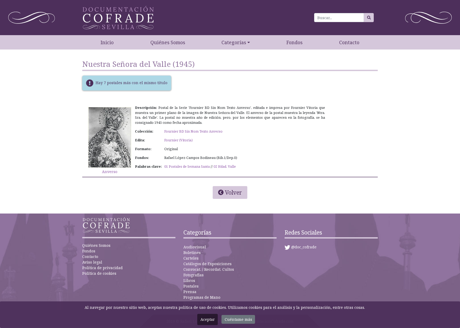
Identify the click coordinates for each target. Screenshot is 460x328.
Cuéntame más (238, 319)
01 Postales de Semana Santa (187, 166)
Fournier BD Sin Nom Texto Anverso (193, 131)
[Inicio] (118, 18)
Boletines (192, 252)
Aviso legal (92, 262)
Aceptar (207, 319)
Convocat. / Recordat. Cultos (208, 269)
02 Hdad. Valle (224, 166)
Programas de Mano (201, 297)
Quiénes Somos (167, 42)
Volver (233, 192)
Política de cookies (99, 273)
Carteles (191, 258)
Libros (189, 280)
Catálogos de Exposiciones (207, 263)
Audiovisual (194, 246)
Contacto (349, 42)
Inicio (107, 42)
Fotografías (193, 274)
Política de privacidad (102, 267)
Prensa (189, 291)
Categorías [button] (233, 42)
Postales (191, 286)
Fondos (294, 42)
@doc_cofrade (304, 246)
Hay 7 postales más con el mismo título (131, 82)
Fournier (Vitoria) (178, 140)
